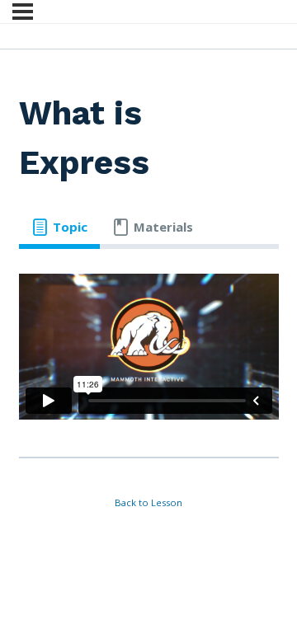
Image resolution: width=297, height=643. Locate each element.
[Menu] (22, 11)
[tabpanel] (149, 346)
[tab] (59, 226)
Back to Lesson (148, 502)
